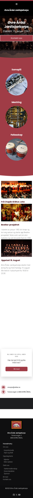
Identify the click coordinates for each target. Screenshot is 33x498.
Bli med (17, 369)
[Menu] (16, 4)
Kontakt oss (16, 38)
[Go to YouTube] (19, 494)
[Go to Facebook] (13, 494)
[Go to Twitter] (16, 494)
